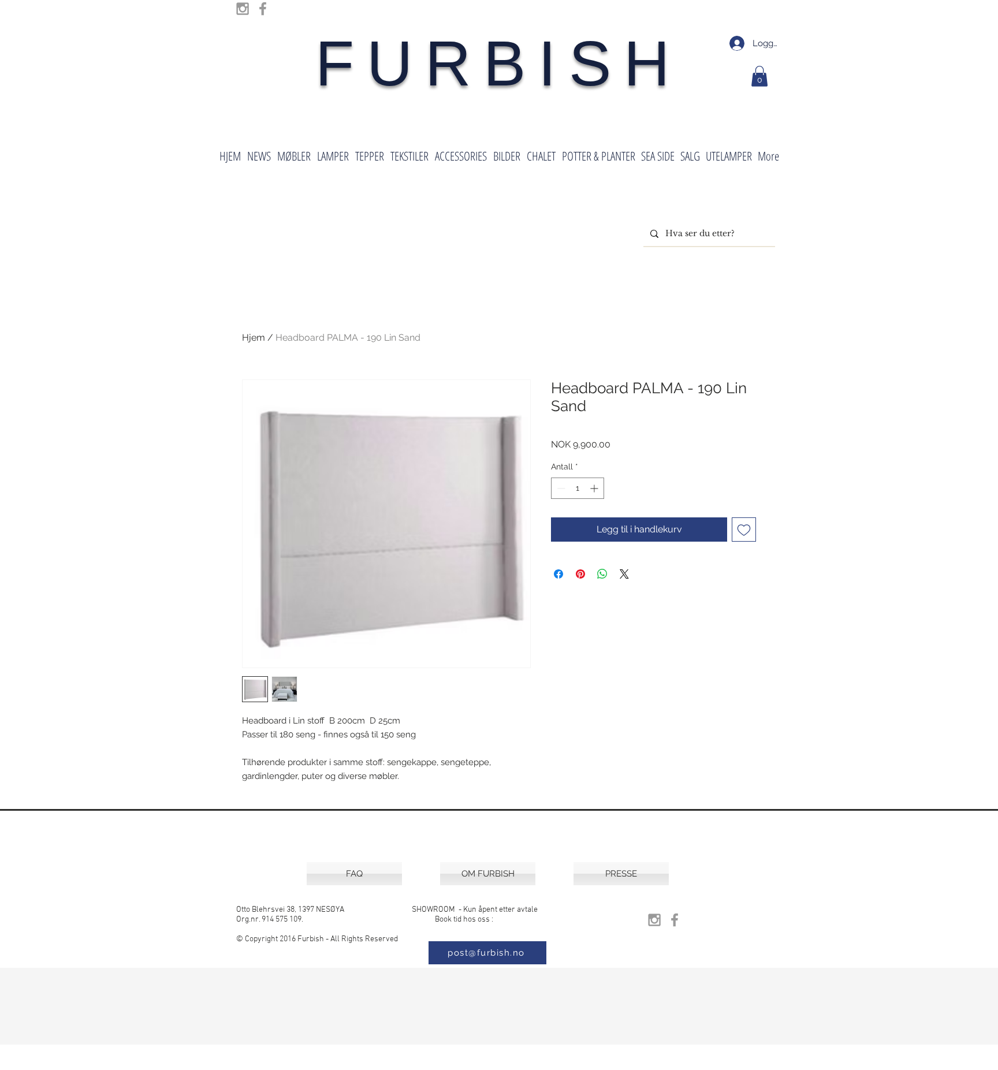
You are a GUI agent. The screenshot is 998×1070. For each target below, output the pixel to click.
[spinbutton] (577, 488)
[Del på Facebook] (558, 574)
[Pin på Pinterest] (580, 574)
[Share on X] (624, 574)
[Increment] (595, 488)
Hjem (253, 337)
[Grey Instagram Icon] (242, 8)
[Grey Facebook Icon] (262, 8)
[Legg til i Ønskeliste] (744, 529)
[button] (759, 76)
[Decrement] (560, 488)
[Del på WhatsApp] (602, 574)
